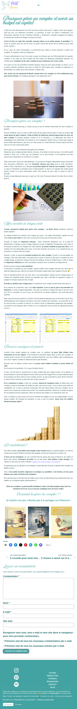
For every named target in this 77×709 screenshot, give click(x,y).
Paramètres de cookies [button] (47, 696)
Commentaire (11, 576)
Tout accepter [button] (8, 704)
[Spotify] (16, 684)
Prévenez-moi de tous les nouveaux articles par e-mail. (35, 646)
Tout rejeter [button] (18, 704)
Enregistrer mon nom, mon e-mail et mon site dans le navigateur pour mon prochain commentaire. (38, 634)
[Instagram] (16, 670)
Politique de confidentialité (45, 700)
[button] (38, 5)
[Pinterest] (16, 677)
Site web (7, 621)
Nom (6, 603)
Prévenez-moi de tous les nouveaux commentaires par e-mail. (38, 641)
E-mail (7, 612)
